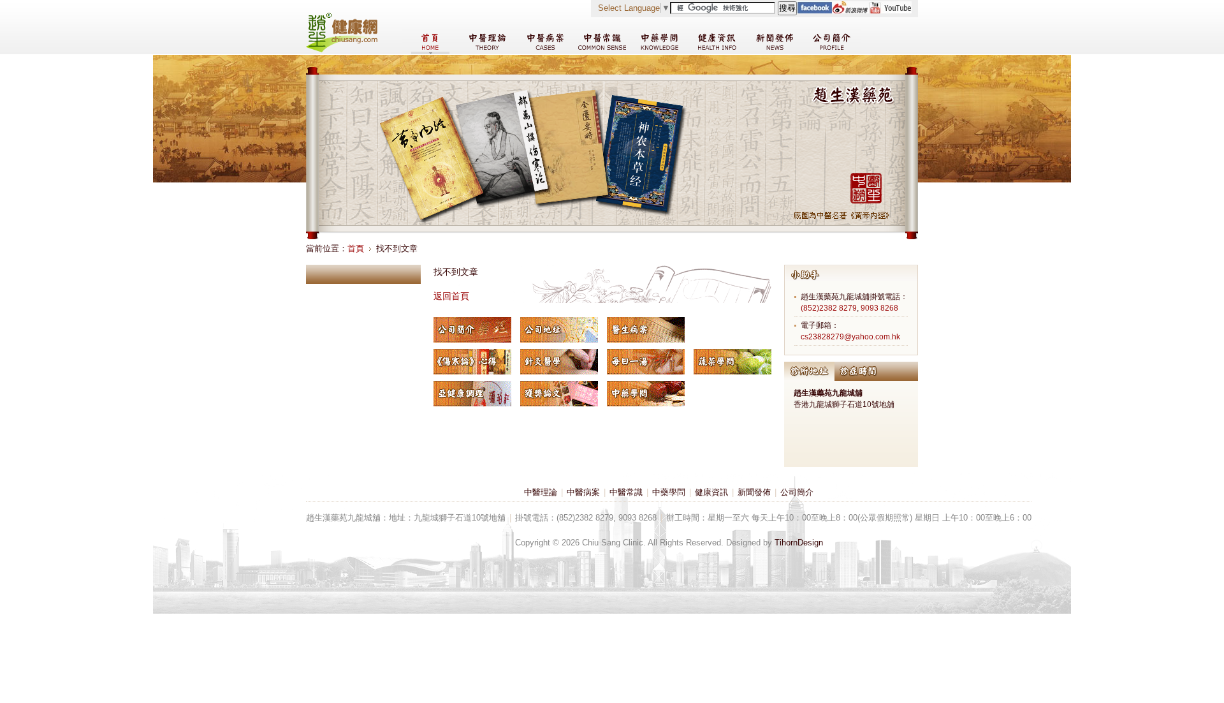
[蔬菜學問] (732, 361)
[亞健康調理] (472, 393)
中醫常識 (626, 492)
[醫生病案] (646, 330)
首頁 (355, 248)
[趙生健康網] (341, 49)
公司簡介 (796, 492)
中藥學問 (668, 492)
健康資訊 (711, 492)
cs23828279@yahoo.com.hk (850, 336)
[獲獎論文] (559, 393)
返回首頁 (451, 296)
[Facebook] (814, 10)
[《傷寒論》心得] (472, 361)
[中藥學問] (646, 393)
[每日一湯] (646, 361)
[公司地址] (559, 330)
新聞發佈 (754, 492)
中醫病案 (583, 492)
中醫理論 (540, 492)
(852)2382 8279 (829, 308)
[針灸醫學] (559, 361)
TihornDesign (799, 542)
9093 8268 (879, 308)
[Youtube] (890, 10)
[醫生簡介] (472, 330)
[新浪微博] (850, 10)
